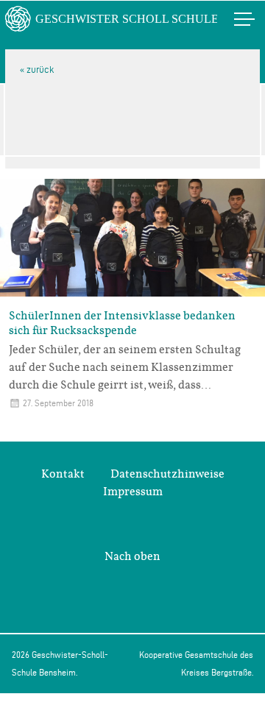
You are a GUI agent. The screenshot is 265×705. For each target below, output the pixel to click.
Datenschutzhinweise (167, 474)
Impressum (133, 491)
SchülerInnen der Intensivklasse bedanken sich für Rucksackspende (122, 323)
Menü (229, 19)
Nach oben (132, 556)
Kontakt (63, 474)
